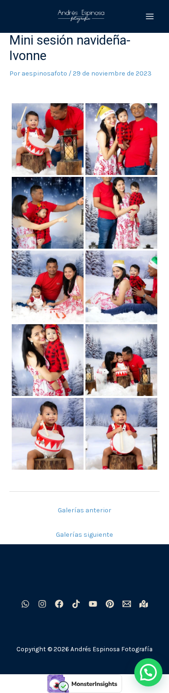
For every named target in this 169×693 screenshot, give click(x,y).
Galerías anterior (84, 510)
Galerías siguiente (84, 535)
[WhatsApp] (25, 604)
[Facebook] (59, 604)
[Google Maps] (143, 604)
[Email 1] (127, 604)
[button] (148, 672)
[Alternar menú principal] (150, 16)
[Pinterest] (110, 604)
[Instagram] (42, 604)
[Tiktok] (76, 604)
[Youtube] (93, 604)
